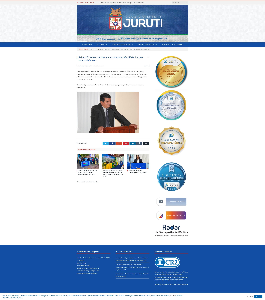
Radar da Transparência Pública (177, 284)
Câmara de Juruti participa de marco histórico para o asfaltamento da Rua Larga (87, 172)
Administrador (84, 66)
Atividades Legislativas (121, 45)
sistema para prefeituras (180, 272)
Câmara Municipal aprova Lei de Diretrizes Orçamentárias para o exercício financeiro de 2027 (123, 3)
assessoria (168, 274)
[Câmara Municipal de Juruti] (132, 23)
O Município (87, 45)
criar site (167, 272)
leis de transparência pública (164, 280)
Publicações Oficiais (146, 45)
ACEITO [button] (258, 296)
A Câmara (101, 45)
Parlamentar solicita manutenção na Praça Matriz (138, 171)
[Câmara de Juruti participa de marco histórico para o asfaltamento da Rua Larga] (88, 161)
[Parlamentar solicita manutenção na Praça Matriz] (138, 161)
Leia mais (173, 296)
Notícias (146, 66)
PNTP (163, 284)
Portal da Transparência (172, 45)
